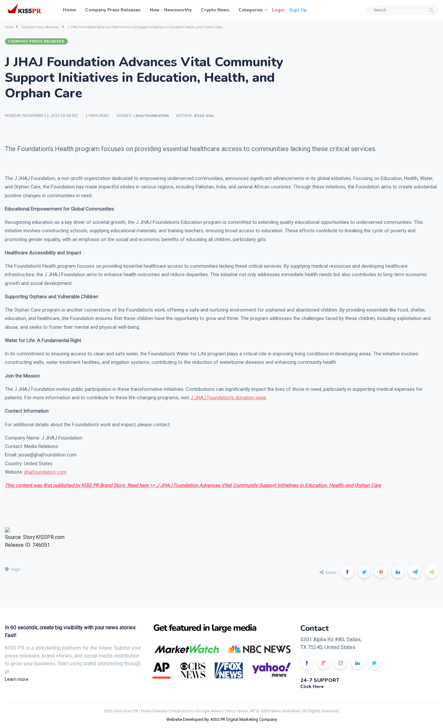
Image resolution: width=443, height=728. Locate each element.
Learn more (17, 679)
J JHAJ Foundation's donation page (228, 398)
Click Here (312, 686)
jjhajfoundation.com (45, 472)
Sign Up (298, 10)
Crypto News (215, 10)
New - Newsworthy (171, 10)
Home (69, 10)
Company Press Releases (112, 10)
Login (278, 10)
